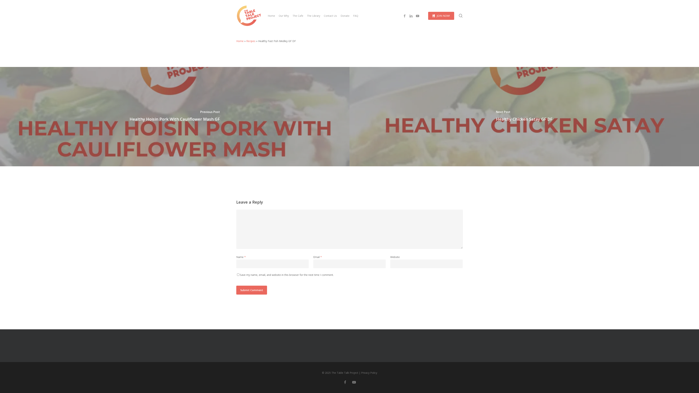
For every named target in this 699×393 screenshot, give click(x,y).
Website (395, 257)
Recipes (250, 41)
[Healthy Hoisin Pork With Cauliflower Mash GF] (175, 116)
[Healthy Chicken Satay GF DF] (524, 116)
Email (317, 257)
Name (241, 257)
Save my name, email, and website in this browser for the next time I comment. (287, 275)
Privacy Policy (369, 372)
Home (240, 41)
